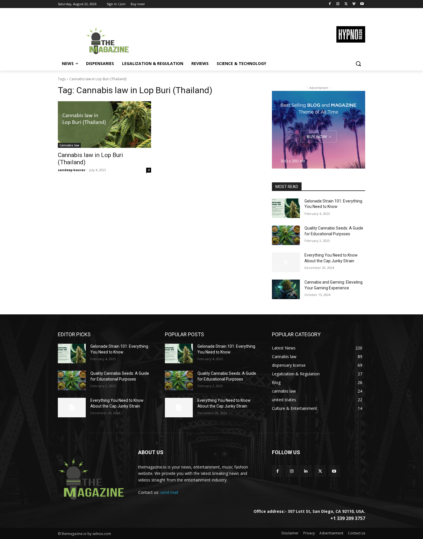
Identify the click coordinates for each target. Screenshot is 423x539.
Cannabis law (69, 145)
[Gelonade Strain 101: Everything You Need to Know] (286, 208)
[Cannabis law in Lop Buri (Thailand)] (104, 124)
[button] (358, 63)
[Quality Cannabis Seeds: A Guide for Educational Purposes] (286, 235)
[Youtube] (362, 4)
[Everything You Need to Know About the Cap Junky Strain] (286, 262)
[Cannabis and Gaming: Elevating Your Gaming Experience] (286, 289)
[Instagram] (338, 4)
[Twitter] (346, 4)
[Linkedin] (305, 471)
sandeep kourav (71, 170)
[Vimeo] (353, 4)
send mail (169, 492)
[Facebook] (330, 4)
